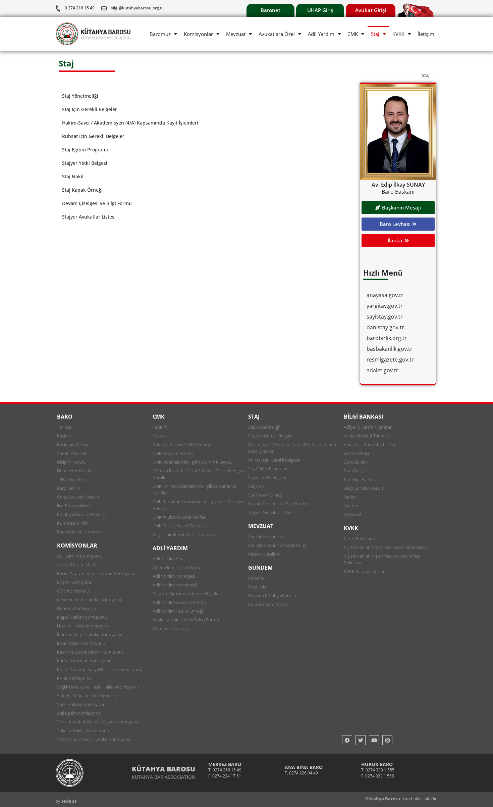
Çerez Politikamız (360, 538)
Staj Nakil (73, 176)
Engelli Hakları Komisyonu (82, 617)
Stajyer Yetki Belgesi (84, 163)
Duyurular (258, 587)
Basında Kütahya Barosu (272, 595)
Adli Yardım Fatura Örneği (178, 611)
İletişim (426, 34)
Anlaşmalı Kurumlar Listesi (369, 444)
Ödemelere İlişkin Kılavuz (177, 567)
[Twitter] (360, 740)
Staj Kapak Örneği (82, 190)
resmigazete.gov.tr (390, 359)
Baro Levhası (356, 453)
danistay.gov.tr (385, 327)
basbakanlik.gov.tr (390, 348)
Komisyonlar (198, 34)
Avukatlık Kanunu (265, 536)
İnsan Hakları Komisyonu (81, 643)
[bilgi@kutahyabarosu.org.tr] (104, 8)
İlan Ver (351, 506)
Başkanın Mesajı (72, 444)
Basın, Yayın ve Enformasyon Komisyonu (96, 573)
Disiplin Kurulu (71, 462)
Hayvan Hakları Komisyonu (83, 626)
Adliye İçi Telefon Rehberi (368, 427)
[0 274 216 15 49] (58, 8)
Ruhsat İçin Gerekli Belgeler (93, 136)
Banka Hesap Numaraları (81, 532)
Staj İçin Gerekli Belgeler (89, 109)
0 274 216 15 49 (80, 8)
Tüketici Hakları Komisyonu (83, 730)
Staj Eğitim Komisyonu (78, 713)
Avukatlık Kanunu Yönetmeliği (277, 545)
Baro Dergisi (356, 471)
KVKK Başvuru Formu (365, 571)
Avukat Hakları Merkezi (79, 565)
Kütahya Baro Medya (268, 604)
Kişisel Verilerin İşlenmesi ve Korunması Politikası (382, 559)
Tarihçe (64, 427)
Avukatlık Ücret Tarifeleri (367, 436)
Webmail (352, 514)
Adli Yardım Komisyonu (79, 556)
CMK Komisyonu (73, 591)
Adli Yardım (321, 34)
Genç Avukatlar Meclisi (78, 497)
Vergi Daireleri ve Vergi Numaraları (186, 534)
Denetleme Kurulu (75, 471)
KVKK (398, 34)
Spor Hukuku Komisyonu (81, 704)
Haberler (256, 578)
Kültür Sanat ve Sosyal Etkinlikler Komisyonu (100, 669)
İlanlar (350, 497)
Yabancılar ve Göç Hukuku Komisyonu (94, 739)
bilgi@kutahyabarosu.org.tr (137, 8)
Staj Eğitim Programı (85, 149)
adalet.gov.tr (382, 370)
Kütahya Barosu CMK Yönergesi (183, 444)
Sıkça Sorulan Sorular (364, 488)
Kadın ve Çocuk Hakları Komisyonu (90, 652)
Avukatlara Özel (277, 34)
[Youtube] (374, 740)
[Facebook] (347, 740)
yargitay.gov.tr (385, 306)
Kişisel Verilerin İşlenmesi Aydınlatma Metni (385, 547)
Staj (375, 34)
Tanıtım (160, 427)
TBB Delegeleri (71, 479)
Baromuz (160, 34)
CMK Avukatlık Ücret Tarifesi (179, 517)
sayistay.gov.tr (385, 316)
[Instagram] (387, 740)
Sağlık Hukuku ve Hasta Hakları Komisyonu (98, 687)
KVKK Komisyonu (74, 678)
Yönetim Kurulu (72, 453)
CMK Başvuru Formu (173, 453)
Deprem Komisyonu (76, 608)
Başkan (64, 436)
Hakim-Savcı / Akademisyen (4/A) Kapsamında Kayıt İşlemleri (130, 123)
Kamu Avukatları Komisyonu (84, 661)
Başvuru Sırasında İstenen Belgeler (186, 593)
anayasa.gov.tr (385, 295)
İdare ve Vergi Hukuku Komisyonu (90, 634)
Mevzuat (235, 34)
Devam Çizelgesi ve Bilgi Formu (97, 203)
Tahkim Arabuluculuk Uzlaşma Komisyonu (98, 722)
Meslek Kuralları (263, 554)
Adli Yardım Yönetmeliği (176, 585)
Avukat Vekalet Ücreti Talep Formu (186, 620)
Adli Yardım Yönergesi (174, 576)
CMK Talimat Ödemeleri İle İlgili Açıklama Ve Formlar (194, 489)
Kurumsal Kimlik (72, 523)
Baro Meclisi (68, 488)
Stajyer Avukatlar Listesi (89, 216)
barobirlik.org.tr (387, 338)
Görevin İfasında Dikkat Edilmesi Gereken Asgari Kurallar (199, 474)
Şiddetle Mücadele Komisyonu (86, 696)
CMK (352, 34)
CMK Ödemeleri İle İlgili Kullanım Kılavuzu (192, 462)
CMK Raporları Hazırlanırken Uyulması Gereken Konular (198, 505)
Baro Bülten (355, 462)
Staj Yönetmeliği (80, 96)
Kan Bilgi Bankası (360, 479)
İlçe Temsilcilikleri (73, 506)
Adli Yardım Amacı (170, 559)
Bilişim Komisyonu (75, 582)
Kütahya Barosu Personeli (82, 514)
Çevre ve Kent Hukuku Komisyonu (90, 600)
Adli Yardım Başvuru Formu (179, 602)
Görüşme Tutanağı (171, 628)
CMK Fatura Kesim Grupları (179, 526)
